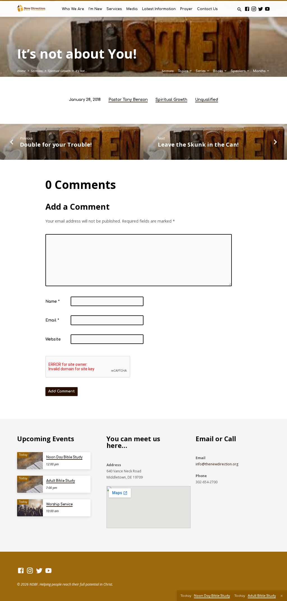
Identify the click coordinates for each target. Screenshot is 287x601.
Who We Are (73, 9)
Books (218, 71)
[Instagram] (253, 9)
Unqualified (206, 100)
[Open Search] (239, 9)
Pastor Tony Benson (128, 100)
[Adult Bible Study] (30, 484)
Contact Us (207, 9)
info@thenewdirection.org (217, 464)
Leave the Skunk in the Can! (198, 144)
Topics (183, 71)
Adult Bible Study (60, 481)
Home (21, 71)
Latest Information (159, 9)
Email (52, 320)
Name (52, 301)
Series (201, 71)
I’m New (95, 9)
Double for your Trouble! (56, 144)
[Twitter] (260, 9)
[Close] (281, 596)
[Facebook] (247, 9)
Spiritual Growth (59, 71)
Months (259, 71)
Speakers (238, 71)
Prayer (186, 9)
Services (114, 9)
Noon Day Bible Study (64, 457)
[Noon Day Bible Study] (30, 460)
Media (132, 9)
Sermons (37, 71)
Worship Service (59, 504)
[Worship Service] (30, 507)
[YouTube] (267, 9)
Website (53, 339)
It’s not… (81, 71)
